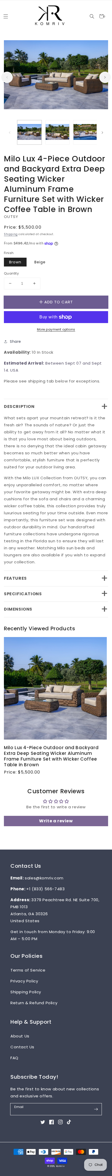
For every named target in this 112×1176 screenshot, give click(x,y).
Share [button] (15, 341)
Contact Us (22, 1047)
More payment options (56, 329)
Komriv (60, 1166)
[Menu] (5, 16)
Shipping (11, 234)
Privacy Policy (24, 981)
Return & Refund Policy (33, 1003)
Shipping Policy (25, 992)
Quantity (11, 273)
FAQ (14, 1058)
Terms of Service (28, 970)
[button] (92, 16)
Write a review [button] (56, 821)
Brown (15, 262)
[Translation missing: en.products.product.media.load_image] (29, 132)
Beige (40, 262)
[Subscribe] (96, 1109)
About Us (19, 1036)
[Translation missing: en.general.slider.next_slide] (105, 77)
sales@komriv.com (44, 878)
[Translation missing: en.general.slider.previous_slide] (7, 77)
